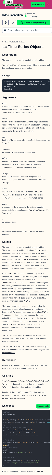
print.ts (7, 384)
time (37, 381)
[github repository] (13, 22)
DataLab (39, 471)
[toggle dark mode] (5, 22)
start (23, 381)
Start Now (37, 4)
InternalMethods (8, 353)
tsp (44, 335)
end (30, 381)
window (36, 292)
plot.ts (6, 387)
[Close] (48, 4)
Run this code (43, 406)
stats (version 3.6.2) (13, 41)
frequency (13, 381)
